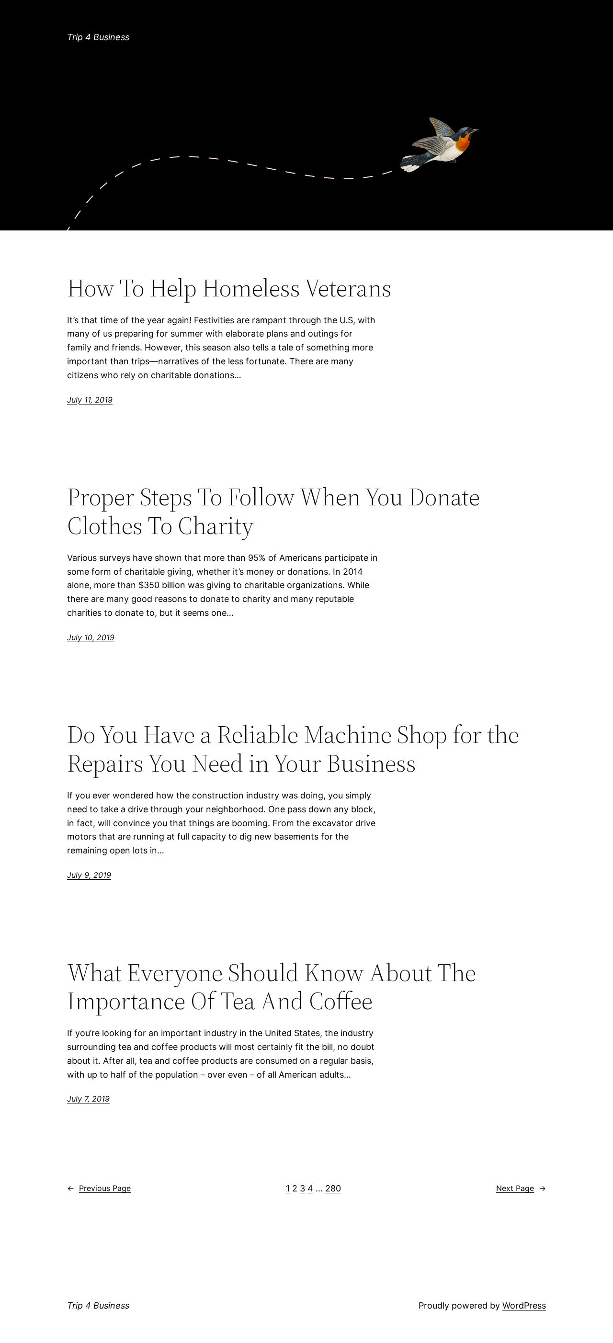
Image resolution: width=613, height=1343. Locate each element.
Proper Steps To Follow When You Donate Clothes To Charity (273, 511)
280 (333, 1188)
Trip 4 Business (98, 37)
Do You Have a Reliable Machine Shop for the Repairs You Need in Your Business (293, 748)
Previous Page (99, 1188)
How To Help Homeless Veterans (229, 287)
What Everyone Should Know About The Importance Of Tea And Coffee (271, 986)
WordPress (524, 1305)
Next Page (521, 1188)
